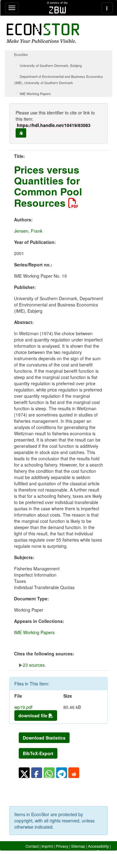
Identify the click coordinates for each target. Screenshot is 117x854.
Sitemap (78, 846)
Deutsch (104, 851)
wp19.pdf (23, 707)
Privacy (62, 846)
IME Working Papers (35, 93)
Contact (32, 846)
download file (33, 715)
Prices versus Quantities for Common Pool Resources (48, 186)
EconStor (21, 54)
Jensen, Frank (28, 231)
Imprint (47, 846)
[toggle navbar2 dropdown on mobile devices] (107, 8)
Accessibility (98, 846)
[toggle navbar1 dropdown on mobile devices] (12, 8)
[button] (24, 772)
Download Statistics (44, 738)
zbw (57, 10)
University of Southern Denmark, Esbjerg (51, 65)
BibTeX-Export (38, 753)
